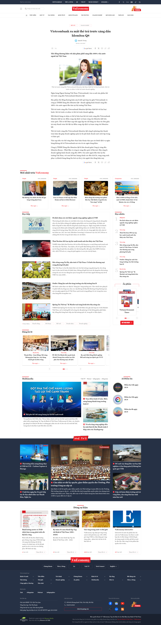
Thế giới (121, 15)
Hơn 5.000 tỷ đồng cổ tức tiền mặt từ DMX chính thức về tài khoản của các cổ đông (127, 200)
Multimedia (27, 379)
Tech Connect (93, 2)
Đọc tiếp (26, 214)
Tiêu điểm (33, 15)
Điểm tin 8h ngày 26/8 (130, 411)
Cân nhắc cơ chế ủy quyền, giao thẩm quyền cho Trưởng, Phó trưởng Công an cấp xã (80, 484)
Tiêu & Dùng (69, 2)
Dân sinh (130, 15)
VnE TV (83, 2)
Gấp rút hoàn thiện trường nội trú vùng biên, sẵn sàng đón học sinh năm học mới (127, 494)
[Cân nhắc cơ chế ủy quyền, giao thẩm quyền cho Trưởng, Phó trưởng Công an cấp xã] (80, 462)
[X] (123, 2)
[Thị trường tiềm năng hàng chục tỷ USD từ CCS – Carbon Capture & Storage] (34, 453)
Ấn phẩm (127, 284)
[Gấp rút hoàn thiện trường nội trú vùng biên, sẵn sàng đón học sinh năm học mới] (127, 481)
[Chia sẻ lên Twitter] (98, 48)
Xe (77, 2)
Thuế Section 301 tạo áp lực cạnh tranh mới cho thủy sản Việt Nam (77, 241)
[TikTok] (135, 2)
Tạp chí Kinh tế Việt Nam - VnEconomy (129, 619)
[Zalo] (127, 2)
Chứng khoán (57, 2)
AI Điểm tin (126, 379)
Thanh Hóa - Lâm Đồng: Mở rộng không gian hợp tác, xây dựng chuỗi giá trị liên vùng (35, 357)
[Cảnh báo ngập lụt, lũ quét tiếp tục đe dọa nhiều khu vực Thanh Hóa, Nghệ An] (34, 481)
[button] (80, 369)
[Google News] (139, 2)
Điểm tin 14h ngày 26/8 (131, 386)
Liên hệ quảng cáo (83, 609)
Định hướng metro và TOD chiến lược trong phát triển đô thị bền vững (33, 532)
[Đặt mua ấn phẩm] (136, 8)
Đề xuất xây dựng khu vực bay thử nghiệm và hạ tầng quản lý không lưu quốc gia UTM (127, 466)
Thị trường (85, 15)
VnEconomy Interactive (124, 530)
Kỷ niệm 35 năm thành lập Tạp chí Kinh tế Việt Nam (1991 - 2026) (65, 532)
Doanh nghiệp (97, 15)
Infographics (96, 379)
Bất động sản (110, 15)
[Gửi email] (102, 48)
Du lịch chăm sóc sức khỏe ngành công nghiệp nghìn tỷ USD (75, 218)
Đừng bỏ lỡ (27, 332)
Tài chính (51, 15)
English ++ (105, 2)
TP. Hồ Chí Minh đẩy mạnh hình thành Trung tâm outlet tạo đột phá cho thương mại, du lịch (63, 357)
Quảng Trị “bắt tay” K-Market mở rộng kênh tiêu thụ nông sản (76, 305)
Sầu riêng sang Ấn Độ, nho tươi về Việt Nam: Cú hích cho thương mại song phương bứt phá (78, 264)
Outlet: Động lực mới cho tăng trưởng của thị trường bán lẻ (74, 283)
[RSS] (122, 609)
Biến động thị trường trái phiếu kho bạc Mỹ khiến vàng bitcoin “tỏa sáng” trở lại (96, 200)
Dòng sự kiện (80, 508)
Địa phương (36, 352)
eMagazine (122, 217)
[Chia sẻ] (108, 48)
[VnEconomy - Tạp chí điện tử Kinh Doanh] (80, 560)
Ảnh (21, 592)
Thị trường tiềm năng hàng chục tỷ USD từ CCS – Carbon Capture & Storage (33, 466)
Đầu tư (42, 15)
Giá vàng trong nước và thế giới (96, 530)
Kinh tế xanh (73, 15)
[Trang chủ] (27, 15)
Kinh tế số (61, 15)
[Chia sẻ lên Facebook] (95, 48)
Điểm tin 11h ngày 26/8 (131, 398)
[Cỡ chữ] (55, 48)
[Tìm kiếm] (26, 8)
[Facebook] (119, 2)
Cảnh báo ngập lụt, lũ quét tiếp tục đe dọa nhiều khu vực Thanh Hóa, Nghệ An (33, 494)
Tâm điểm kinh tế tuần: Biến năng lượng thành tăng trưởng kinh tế (95, 401)
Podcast (89, 379)
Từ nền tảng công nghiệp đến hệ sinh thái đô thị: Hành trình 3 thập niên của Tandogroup (95, 427)
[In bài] (52, 48)
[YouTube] (131, 2)
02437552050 (71, 605)
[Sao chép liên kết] (105, 48)
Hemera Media (48, 618)
